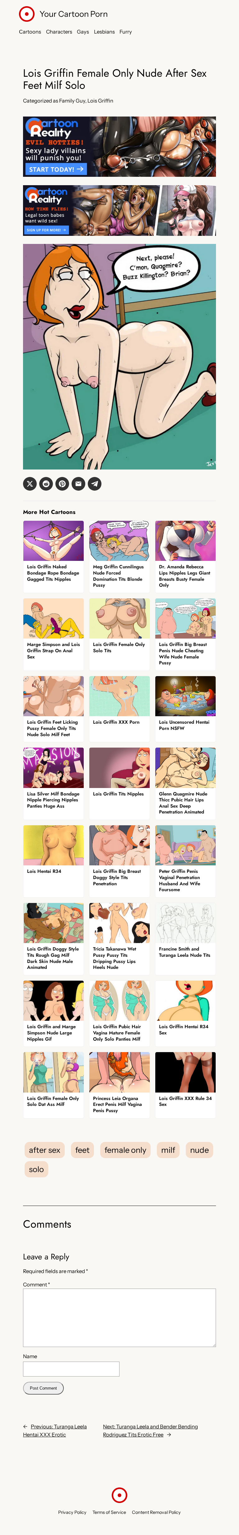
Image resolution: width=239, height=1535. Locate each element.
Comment (36, 1284)
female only (125, 1150)
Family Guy (72, 101)
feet (82, 1150)
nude (199, 1150)
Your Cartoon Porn (74, 14)
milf (168, 1150)
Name (30, 1356)
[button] (30, 484)
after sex (44, 1150)
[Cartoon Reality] (119, 175)
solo (36, 1169)
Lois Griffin (100, 101)
